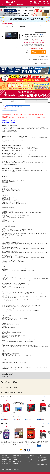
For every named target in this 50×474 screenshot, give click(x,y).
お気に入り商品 (5, 457)
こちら (17, 469)
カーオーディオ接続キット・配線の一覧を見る (37, 59)
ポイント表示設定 (17, 461)
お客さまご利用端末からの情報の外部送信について (41, 461)
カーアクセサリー (26, 7)
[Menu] (2, 1)
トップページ (3, 7)
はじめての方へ (29, 461)
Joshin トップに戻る (43, 56)
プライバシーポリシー (41, 457)
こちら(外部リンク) (20, 106)
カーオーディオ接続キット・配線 (37, 7)
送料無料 (4, 376)
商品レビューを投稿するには (41, 63)
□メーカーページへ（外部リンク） (9, 110)
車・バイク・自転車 (11, 7)
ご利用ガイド (16, 463)
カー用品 (19, 7)
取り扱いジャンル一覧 (7, 461)
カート (14, 457)
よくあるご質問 (29, 459)
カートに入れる (38, 52)
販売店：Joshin (43, 30)
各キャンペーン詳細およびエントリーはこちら (35, 42)
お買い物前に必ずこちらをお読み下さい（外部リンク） (18, 105)
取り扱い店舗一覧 (6, 463)
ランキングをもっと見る (45, 396)
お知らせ (27, 457)
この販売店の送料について (40, 32)
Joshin (8, 376)
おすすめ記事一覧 (17, 455)
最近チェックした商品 (7, 459)
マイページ (15, 459)
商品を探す (4, 455)
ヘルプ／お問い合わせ (30, 455)
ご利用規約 (38, 455)
